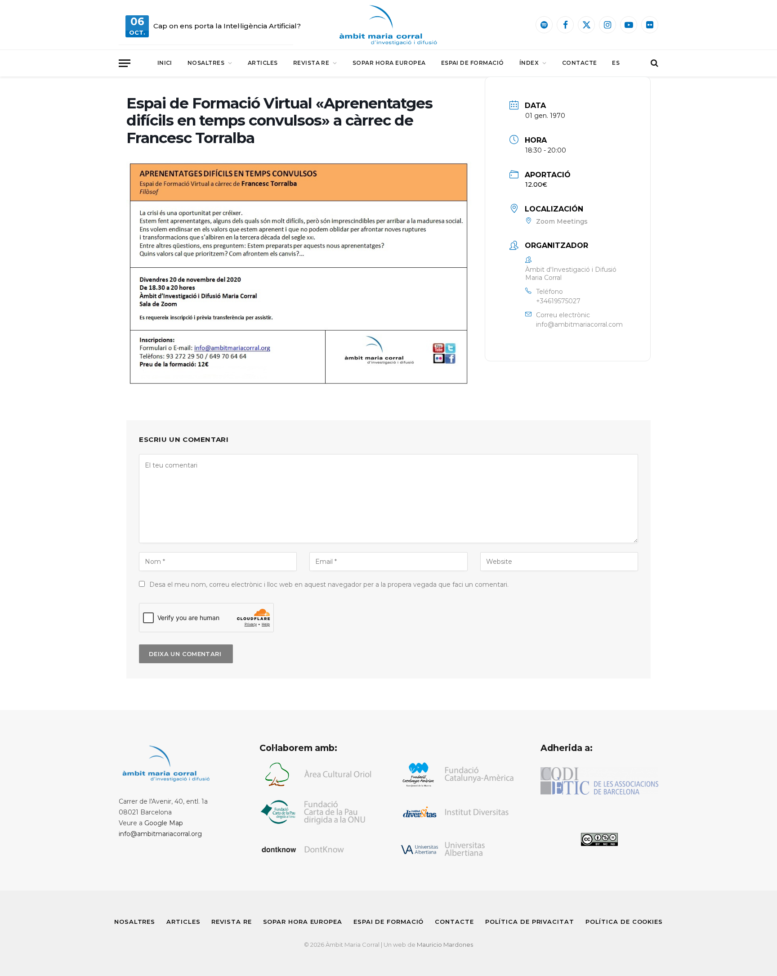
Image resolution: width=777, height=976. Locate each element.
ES (616, 62)
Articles (263, 62)
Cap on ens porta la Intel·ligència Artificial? (227, 26)
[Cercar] (653, 63)
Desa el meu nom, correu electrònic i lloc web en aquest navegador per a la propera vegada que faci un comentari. (329, 584)
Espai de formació (472, 62)
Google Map (163, 823)
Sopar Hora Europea (389, 62)
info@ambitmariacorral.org (160, 834)
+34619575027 (558, 301)
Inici (164, 62)
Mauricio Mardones (445, 944)
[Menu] (124, 63)
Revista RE (311, 62)
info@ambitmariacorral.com (579, 324)
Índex (529, 62)
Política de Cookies (624, 921)
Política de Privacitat (529, 921)
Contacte (579, 62)
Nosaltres (206, 62)
